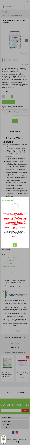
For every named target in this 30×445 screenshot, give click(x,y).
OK (15, 245)
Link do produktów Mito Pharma (15, 231)
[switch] (3, 443)
